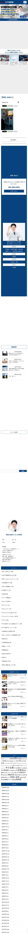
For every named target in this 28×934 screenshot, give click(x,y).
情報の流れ (5, 775)
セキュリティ (6, 609)
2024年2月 (4, 845)
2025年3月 (4, 817)
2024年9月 (4, 829)
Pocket (15, 106)
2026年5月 (4, 796)
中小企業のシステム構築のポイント (11, 623)
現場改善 (21, 777)
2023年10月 (4, 854)
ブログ (4, 620)
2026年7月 (4, 790)
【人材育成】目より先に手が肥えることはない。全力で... (17, 682)
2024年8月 (4, 832)
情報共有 (11, 774)
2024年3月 (4, 842)
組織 (3, 779)
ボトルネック (18, 765)
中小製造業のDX (12, 770)
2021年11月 (4, 905)
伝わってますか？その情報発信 (10, 635)
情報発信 (16, 775)
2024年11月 (4, 826)
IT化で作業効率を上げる (8, 575)
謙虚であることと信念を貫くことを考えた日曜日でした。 (16, 354)
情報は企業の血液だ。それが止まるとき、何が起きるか (23, 63)
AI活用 (12, 759)
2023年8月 (4, 860)
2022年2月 (4, 896)
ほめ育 (4, 594)
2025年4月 (4, 814)
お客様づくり (6, 590)
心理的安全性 (6, 642)
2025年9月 (4, 808)
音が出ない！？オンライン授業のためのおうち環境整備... (17, 717)
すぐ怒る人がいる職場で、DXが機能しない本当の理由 (5, 63)
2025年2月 (4, 820)
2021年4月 (4, 926)
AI (1, 758)
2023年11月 (4, 851)
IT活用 (4, 761)
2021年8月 (4, 914)
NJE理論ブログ (6, 582)
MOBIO (7, 761)
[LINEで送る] (10, 106)
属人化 (16, 772)
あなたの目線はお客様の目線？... (16, 696)
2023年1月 (4, 875)
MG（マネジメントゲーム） (9, 579)
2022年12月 (4, 878)
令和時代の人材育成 (7, 631)
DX (15, 758)
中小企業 (10, 767)
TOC (20, 761)
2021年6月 (4, 920)
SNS (17, 761)
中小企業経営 (24, 768)
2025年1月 (4, 823)
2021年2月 (4, 932)
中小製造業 (5, 770)
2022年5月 (4, 890)
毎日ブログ (7, 777)
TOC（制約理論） (7, 586)
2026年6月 (4, 793)
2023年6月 (4, 866)
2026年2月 (4, 805)
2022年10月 (4, 884)
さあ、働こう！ (12, 376)
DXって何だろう (6, 571)
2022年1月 (4, 899)
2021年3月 (4, 929)
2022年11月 (4, 881)
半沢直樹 (5, 772)
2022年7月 (4, 887)
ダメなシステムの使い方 (8, 612)
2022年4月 (4, 893)
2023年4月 (4, 869)
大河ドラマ (9, 772)
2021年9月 (4, 911)
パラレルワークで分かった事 (10, 616)
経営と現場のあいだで (8, 665)
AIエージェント (5, 758)
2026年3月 (4, 802)
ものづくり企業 (7, 763)
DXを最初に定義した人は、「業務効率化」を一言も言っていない (14, 63)
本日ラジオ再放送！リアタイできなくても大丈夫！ (16, 361)
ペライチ (11, 765)
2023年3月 (4, 872)
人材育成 (19, 770)
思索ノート (5, 646)
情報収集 (5, 650)
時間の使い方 (6, 661)
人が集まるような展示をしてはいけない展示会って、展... (17, 738)
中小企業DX (17, 768)
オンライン (5, 605)
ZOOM (23, 761)
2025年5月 (4, 811)
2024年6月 (4, 836)
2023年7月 (4, 863)
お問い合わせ (14, 191)
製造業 (18, 779)
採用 (4, 657)
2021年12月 (4, 902)
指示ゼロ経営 (6, 653)
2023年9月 (4, 857)
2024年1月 (4, 848)
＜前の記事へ (13, 140)
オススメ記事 (6, 601)
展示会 (4, 638)
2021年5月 (4, 923)
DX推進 (19, 759)
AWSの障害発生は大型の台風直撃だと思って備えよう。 (16, 369)
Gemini (23, 758)
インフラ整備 (6, 597)
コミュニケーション (16, 763)
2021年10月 (4, 908)
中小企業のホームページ (8, 627)
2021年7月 (4, 917)
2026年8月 (4, 787)
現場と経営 (14, 777)
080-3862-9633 (14, 187)
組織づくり (8, 779)
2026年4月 (4, 799)
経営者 (14, 779)
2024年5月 (4, 839)
